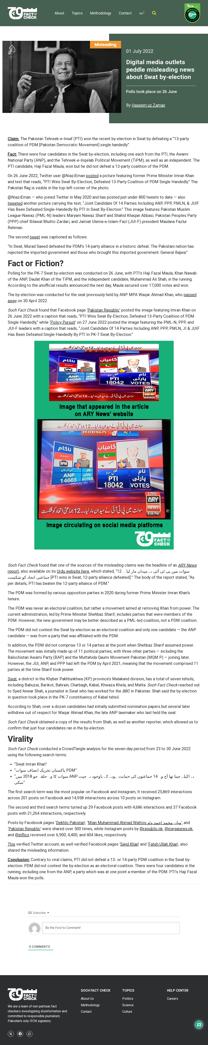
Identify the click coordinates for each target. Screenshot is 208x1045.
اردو (141, 11)
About (59, 13)
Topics (77, 13)
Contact (125, 13)
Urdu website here (73, 571)
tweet (35, 237)
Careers (172, 999)
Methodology (100, 13)
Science (128, 1005)
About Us (87, 999)
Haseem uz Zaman (148, 105)
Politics (127, 999)
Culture (127, 1012)
